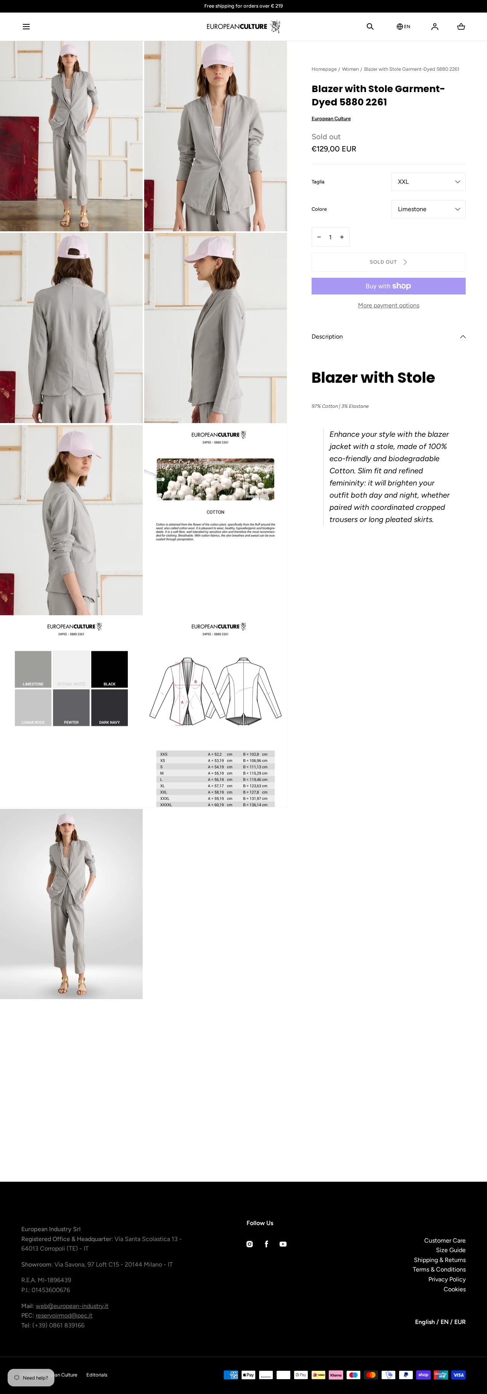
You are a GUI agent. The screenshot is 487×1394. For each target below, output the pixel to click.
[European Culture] (243, 27)
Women (350, 69)
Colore (319, 209)
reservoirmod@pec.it (64, 1315)
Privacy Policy (447, 1279)
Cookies (455, 1289)
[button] (26, 26)
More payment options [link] (388, 305)
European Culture (331, 119)
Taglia (318, 182)
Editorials (96, 1375)
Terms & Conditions (439, 1269)
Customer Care (445, 1240)
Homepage (324, 69)
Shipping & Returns (440, 1260)
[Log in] (434, 26)
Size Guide (451, 1250)
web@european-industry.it (72, 1306)
